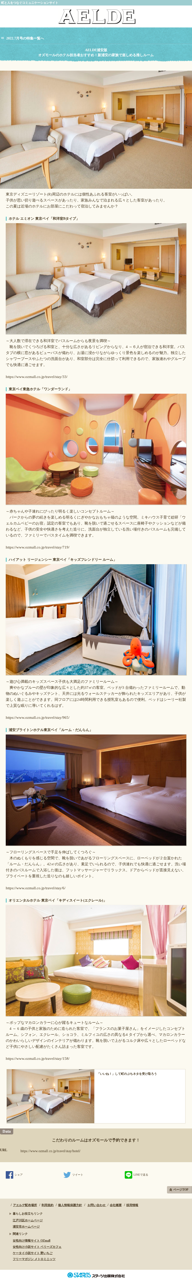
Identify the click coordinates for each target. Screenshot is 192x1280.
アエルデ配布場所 (25, 1205)
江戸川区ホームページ (28, 1220)
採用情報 (132, 1205)
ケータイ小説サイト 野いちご (32, 1253)
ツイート (77, 1174)
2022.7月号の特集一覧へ (25, 38)
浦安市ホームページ (26, 1226)
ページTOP (180, 1189)
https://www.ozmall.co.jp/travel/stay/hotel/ (50, 1151)
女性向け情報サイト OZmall (31, 1240)
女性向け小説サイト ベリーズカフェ (37, 1247)
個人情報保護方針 (70, 1205)
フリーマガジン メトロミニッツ (34, 1259)
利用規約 (48, 1205)
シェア (18, 1174)
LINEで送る (141, 1174)
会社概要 (116, 1205)
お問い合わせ (97, 1205)
